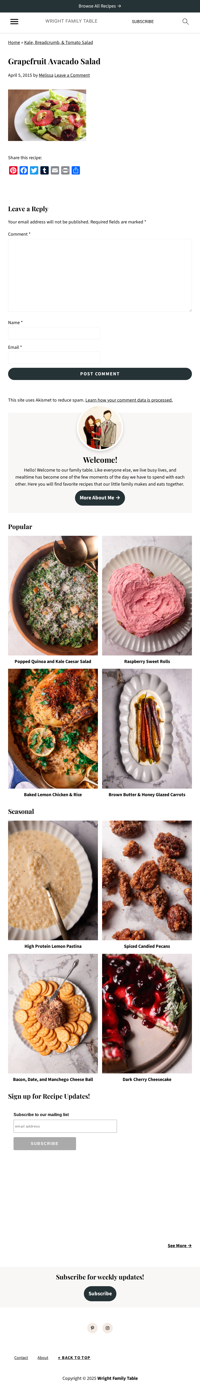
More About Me (97, 497)
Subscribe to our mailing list (41, 1114)
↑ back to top (74, 1358)
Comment (19, 234)
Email (15, 347)
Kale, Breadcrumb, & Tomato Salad (58, 42)
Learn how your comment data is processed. (129, 400)
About (43, 1358)
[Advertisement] (52, 1198)
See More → (180, 1245)
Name (15, 322)
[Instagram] (107, 1328)
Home (14, 42)
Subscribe (100, 1293)
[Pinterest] (92, 1328)
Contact (21, 1358)
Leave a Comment (72, 75)
